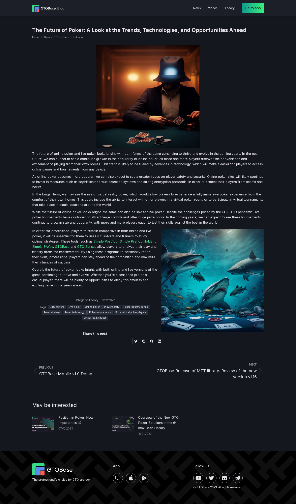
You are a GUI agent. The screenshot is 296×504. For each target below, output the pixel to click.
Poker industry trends (135, 307)
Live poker (74, 307)
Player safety (111, 307)
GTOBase (62, 247)
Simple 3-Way (42, 247)
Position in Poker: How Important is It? (75, 420)
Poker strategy (52, 312)
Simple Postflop (105, 241)
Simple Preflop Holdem (137, 241)
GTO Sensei (86, 247)
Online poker (92, 307)
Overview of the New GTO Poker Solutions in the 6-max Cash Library (158, 422)
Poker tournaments (100, 312)
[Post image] (43, 424)
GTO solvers (57, 307)
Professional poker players (130, 312)
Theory (93, 300)
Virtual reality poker (95, 317)
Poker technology (75, 312)
